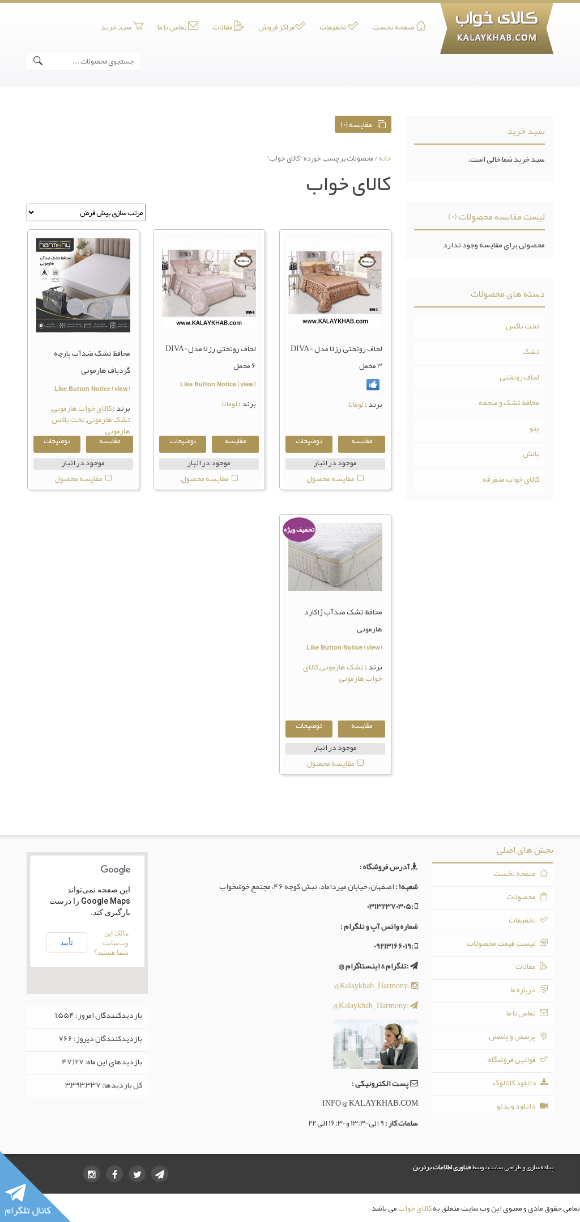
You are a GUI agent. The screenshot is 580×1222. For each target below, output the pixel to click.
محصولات (521, 896)
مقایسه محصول (330, 478)
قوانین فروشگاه (512, 1059)
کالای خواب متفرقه (511, 479)
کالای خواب (415, 1208)
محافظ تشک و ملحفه (509, 402)
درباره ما (523, 989)
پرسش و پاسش (513, 1036)
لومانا (356, 404)
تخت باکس (522, 326)
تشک (530, 351)
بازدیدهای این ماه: (113, 1061)
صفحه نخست (394, 27)
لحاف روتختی (519, 377)
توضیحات (309, 442)
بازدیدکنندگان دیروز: (107, 1038)
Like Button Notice (208, 384)
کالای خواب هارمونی (82, 408)
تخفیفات (333, 27)
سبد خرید (117, 27)
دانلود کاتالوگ (515, 1082)
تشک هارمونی (108, 419)
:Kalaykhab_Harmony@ (372, 985)
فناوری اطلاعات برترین (442, 1167)
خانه (384, 158)
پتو (534, 428)
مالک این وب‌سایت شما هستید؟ (111, 942)
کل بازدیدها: (121, 1085)
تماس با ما (172, 27)
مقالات (223, 27)
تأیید (66, 942)
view (247, 384)
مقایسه (361, 442)
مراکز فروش (276, 27)
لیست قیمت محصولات (502, 943)
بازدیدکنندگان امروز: (108, 1015)
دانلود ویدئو (517, 1106)
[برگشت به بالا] (548, 1190)
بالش (531, 453)
